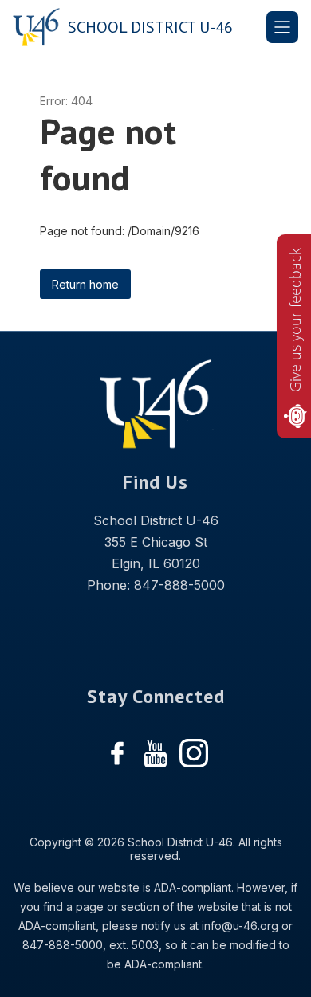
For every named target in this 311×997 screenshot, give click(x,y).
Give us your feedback (295, 320)
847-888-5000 (179, 585)
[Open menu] (282, 27)
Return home (85, 284)
